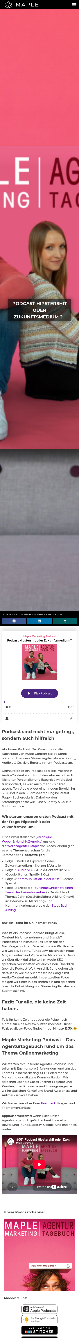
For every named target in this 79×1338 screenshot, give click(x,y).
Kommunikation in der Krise (38, 879)
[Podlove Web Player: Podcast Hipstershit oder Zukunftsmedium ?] (39, 677)
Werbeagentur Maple (23, 846)
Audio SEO (25, 870)
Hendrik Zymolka (28, 841)
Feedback (48, 1103)
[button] (14, 621)
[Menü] (74, 4)
